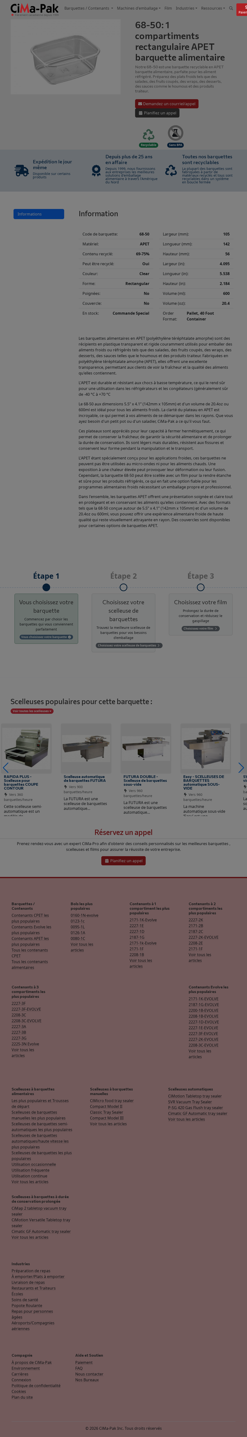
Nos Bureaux (87, 1379)
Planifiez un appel (159, 113)
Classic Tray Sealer (106, 1112)
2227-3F (19, 1003)
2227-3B (19, 1032)
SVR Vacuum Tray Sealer (190, 1101)
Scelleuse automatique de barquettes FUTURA (85, 778)
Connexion (21, 1379)
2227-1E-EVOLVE (203, 1027)
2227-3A (19, 1026)
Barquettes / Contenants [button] (87, 8)
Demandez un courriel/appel (168, 103)
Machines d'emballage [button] (137, 8)
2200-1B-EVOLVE (204, 1010)
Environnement (26, 1368)
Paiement (84, 1362)
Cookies (19, 1391)
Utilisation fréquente (30, 1170)
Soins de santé (25, 1299)
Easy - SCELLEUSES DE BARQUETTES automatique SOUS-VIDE (203, 782)
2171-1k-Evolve (143, 943)
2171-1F (137, 948)
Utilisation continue (29, 1176)
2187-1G (137, 937)
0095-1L (78, 927)
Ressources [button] (211, 8)
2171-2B (196, 925)
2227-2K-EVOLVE (204, 937)
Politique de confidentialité (36, 1385)
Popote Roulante (27, 1305)
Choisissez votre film (199, 628)
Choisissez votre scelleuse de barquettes (127, 645)
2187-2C (196, 931)
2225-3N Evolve (25, 1044)
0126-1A (78, 932)
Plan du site (22, 1397)
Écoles (17, 1294)
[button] (5, 768)
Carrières (20, 1374)
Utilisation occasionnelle (34, 1164)
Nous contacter (89, 1374)
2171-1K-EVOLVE (204, 998)
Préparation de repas (31, 1270)
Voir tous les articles (30, 1181)
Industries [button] (185, 8)
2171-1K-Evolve (143, 920)
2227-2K (196, 920)
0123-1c (78, 921)
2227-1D (137, 931)
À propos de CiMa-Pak (32, 1362)
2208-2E (196, 943)
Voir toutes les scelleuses (31, 711)
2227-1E (137, 925)
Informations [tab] (30, 214)
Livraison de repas (28, 1282)
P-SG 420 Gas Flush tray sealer (195, 1107)
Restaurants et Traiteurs (34, 1288)
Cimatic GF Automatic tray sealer (197, 1113)
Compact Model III (107, 1118)
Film (168, 8)
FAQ (79, 1368)
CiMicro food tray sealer (112, 1100)
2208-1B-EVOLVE (204, 1016)
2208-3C (19, 1015)
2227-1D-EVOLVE (204, 1022)
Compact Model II (106, 1106)
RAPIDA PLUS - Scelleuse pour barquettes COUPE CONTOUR (21, 782)
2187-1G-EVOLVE (204, 1004)
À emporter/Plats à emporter (38, 1276)
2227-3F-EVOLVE (26, 1009)
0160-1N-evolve (84, 915)
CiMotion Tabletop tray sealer (195, 1096)
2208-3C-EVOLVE (26, 1020)
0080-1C (78, 938)
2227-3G (19, 1038)
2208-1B (137, 954)
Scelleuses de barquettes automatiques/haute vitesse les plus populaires (40, 1141)
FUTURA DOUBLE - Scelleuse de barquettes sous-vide (145, 780)
